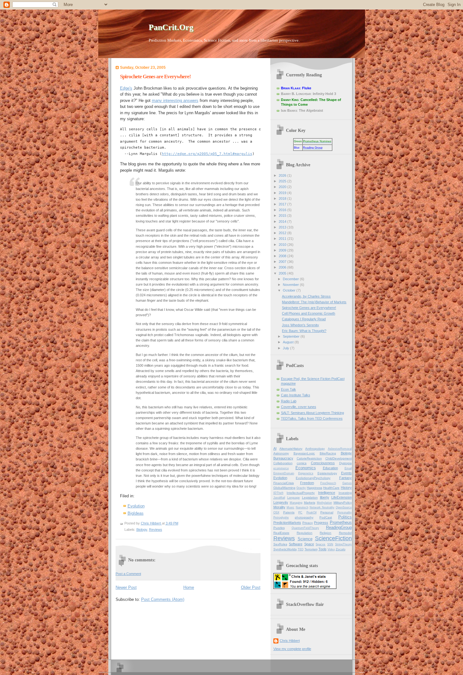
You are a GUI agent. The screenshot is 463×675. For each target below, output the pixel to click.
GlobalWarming (284, 487)
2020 (283, 187)
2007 (283, 261)
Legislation (310, 497)
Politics (345, 517)
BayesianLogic (304, 453)
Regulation (304, 533)
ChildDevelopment (338, 458)
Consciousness (323, 463)
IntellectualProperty (301, 492)
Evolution (136, 506)
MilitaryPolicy (343, 502)
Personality (344, 512)
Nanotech (302, 507)
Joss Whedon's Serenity (300, 325)
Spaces (320, 544)
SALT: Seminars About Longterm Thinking (312, 413)
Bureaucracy (283, 458)
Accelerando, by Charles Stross (306, 296)
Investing (345, 492)
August (288, 342)
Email (348, 468)
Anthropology (315, 448)
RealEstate (281, 533)
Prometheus (341, 522)
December (291, 279)
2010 (283, 244)
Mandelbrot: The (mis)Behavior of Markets (314, 302)
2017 (283, 204)
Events (346, 473)
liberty (324, 497)
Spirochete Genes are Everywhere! (155, 77)
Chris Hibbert (290, 640)
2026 (283, 175)
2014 (283, 221)
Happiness (314, 487)
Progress (321, 522)
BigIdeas (136, 513)
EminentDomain (283, 473)
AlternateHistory (290, 448)
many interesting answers (175, 100)
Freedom (307, 483)
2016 (283, 210)
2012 (283, 233)
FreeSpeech (328, 483)
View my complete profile (292, 649)
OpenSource (344, 507)
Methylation (324, 502)
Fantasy (345, 478)
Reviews (155, 529)
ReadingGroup (339, 527)
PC (300, 512)
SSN (330, 544)
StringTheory (343, 544)
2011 (283, 238)
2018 (283, 198)
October (289, 290)
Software (295, 544)
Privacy (307, 522)
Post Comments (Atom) (162, 599)
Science (305, 538)
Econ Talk (288, 389)
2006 (283, 267)
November (291, 285)
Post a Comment (128, 574)
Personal (326, 512)
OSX (276, 512)
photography (304, 517)
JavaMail (279, 497)
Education (330, 468)
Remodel (345, 533)
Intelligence (326, 492)
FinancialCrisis (283, 483)
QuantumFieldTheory (305, 528)
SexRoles (280, 544)
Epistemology (327, 473)
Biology (141, 529)
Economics (305, 467)
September (291, 336)
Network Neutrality (322, 507)
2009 (283, 250)
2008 (283, 256)
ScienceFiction (333, 538)
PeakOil (311, 512)
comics (301, 463)
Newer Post (126, 587)
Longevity (280, 502)
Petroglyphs (281, 517)
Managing (296, 502)
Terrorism (311, 549)
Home (188, 587)
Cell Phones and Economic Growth (308, 313)
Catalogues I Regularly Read (304, 319)
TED (301, 549)
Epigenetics (305, 473)
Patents (288, 512)
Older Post (250, 587)
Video (331, 549)
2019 (283, 193)
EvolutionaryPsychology (313, 478)
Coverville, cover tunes (298, 407)
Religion (325, 533)
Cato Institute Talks (295, 395)
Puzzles (279, 528)
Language (293, 497)
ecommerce (281, 468)
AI (275, 448)
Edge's (126, 88)
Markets (309, 502)
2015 (283, 215)
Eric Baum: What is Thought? (304, 331)
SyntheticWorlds (285, 549)
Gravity (301, 487)
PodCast (325, 517)
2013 (283, 227)
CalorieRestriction (309, 458)
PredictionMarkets (287, 522)
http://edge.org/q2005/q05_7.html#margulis (207, 154)
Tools (322, 549)
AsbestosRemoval (340, 448)
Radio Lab (288, 401)
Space (309, 544)
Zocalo (341, 549)
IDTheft (278, 492)
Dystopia (345, 463)
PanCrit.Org (171, 27)
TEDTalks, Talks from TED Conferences (312, 418)
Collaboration (283, 463)
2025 (283, 181)
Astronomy (281, 453)
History (346, 487)
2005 (283, 273)
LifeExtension (341, 497)
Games (347, 483)
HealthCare (331, 487)
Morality (279, 507)
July (286, 348)
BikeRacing (328, 453)
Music (290, 507)
